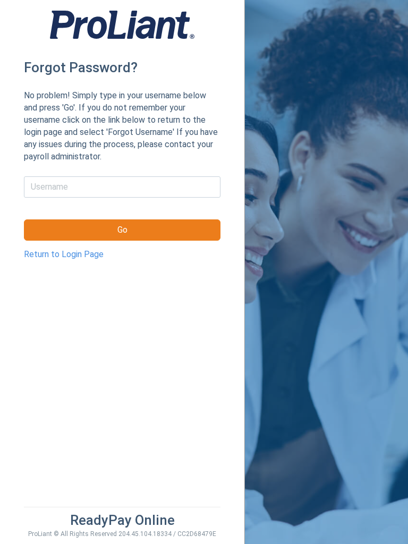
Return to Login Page (64, 254)
